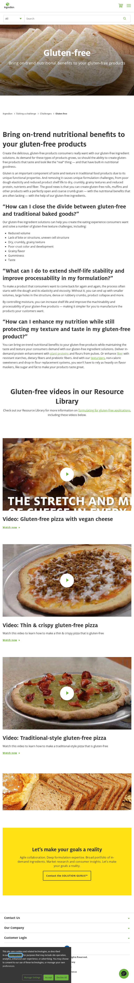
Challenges (46, 114)
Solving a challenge (26, 114)
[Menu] (129, 5)
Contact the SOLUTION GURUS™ (67, 875)
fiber (120, 354)
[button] (124, 974)
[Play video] (67, 474)
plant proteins (59, 354)
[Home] (9, 9)
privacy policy (15, 955)
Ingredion (7, 114)
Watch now (10, 527)
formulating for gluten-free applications (104, 410)
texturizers (98, 358)
